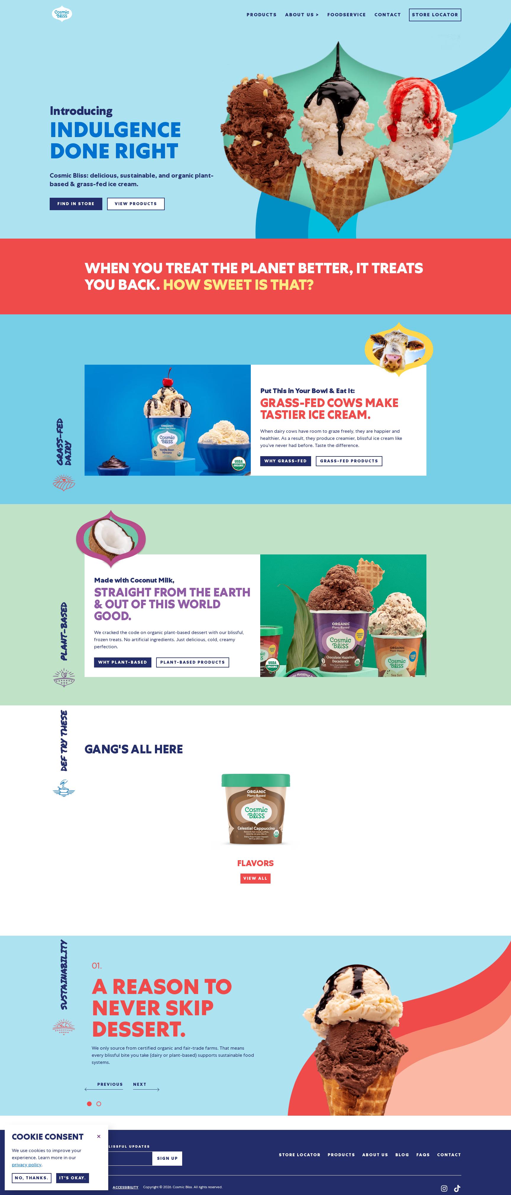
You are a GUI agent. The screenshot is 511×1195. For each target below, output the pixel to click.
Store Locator (435, 15)
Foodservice (346, 15)
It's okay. (72, 1178)
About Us (375, 1155)
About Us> (302, 15)
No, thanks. (31, 1178)
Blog (402, 1155)
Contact (387, 15)
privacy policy (26, 1165)
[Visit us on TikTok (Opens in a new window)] (457, 1189)
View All (255, 878)
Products (262, 15)
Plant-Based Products (192, 662)
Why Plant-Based (122, 662)
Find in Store (76, 204)
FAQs (423, 1155)
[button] (89, 1103)
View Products (136, 204)
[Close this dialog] (99, 1135)
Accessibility (125, 1187)
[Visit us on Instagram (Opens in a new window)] (444, 1189)
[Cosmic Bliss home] (62, 15)
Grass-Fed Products (349, 461)
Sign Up (167, 1158)
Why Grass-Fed (285, 461)
